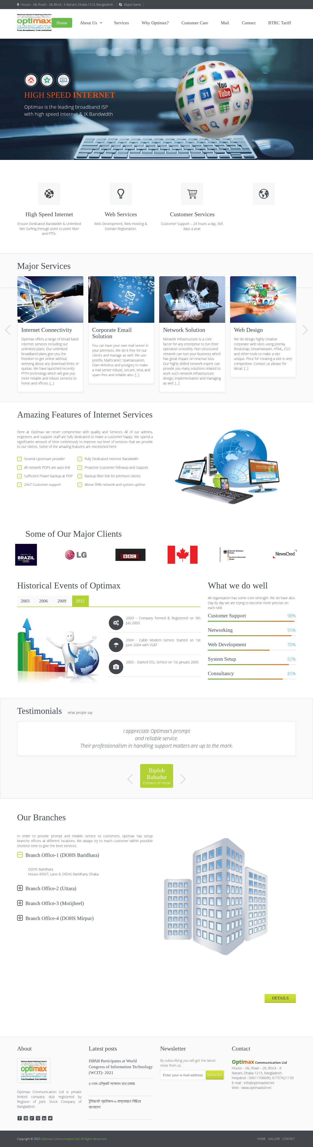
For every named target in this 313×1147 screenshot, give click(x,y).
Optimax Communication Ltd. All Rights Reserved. (74, 1142)
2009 (61, 600)
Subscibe (215, 1077)
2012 (80, 600)
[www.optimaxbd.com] (34, 22)
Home (261, 1142)
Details (280, 1001)
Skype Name (132, 4)
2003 (25, 600)
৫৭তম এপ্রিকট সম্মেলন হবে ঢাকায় (112, 1087)
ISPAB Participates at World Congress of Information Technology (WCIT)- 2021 (121, 1070)
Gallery (274, 1142)
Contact (288, 1142)
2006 (43, 600)
